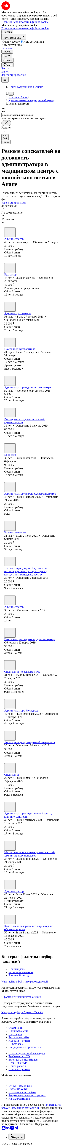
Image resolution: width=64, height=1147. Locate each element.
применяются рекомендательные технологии (31, 1106)
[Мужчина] (10, 412)
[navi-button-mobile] (5, 80)
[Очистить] (6, 123)
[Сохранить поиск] (5, 137)
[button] (5, 68)
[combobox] (17, 115)
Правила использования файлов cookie (25, 28)
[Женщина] (10, 232)
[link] (7, 60)
